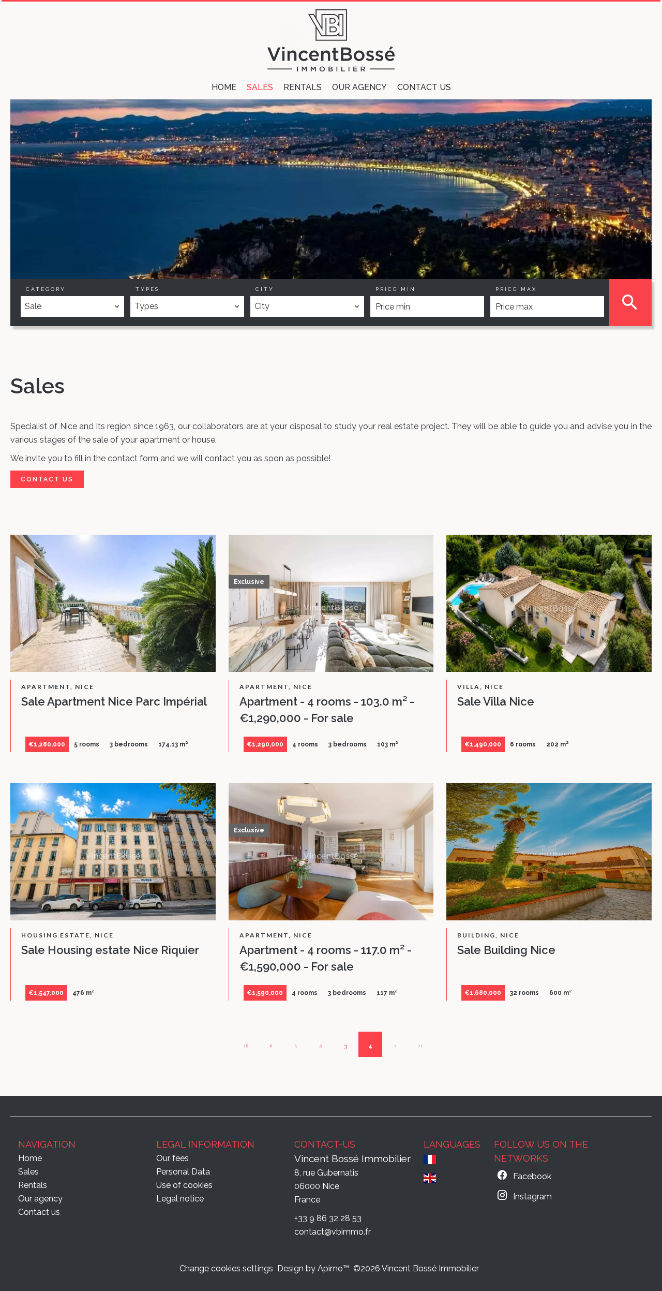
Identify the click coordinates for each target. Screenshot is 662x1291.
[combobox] (72, 306)
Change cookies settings (226, 1268)
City (264, 289)
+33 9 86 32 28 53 (328, 1218)
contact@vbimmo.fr (332, 1232)
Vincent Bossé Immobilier (352, 1158)
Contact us (47, 479)
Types (147, 289)
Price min (395, 289)
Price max (516, 289)
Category (46, 289)
